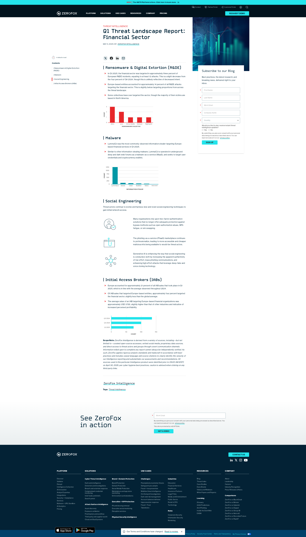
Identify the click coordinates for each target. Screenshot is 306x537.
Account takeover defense (150, 499)
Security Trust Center (204, 534)
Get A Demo (163, 431)
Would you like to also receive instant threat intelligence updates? (219, 126)
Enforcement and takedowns (122, 496)
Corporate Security (175, 515)
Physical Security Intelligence (124, 517)
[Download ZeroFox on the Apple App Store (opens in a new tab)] (64, 530)
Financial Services (174, 486)
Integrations (61, 495)
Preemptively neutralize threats (152, 483)
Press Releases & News (233, 490)
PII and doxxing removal (121, 506)
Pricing (163, 13)
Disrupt (59, 484)
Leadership (229, 481)
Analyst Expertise (63, 492)
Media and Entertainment (177, 497)
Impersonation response (150, 502)
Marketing (171, 520)
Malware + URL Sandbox (66, 503)
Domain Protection (119, 486)
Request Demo (237, 13)
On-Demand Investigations (151, 494)
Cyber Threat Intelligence (95, 479)
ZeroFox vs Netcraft (232, 513)
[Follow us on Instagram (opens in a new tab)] (240, 460)
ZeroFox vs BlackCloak (233, 500)
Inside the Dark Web (204, 511)
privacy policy (225, 138)
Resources (135, 13)
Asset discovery (90, 508)
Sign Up (210, 142)
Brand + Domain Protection (123, 479)
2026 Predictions (203, 505)
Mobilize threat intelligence (151, 491)
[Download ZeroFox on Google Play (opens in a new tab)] (85, 530)
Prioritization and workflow (94, 514)
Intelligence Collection (65, 487)
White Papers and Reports (206, 492)
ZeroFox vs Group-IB (232, 511)
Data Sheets (201, 487)
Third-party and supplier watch (96, 517)
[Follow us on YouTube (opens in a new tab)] (246, 460)
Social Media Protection (121, 488)
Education (171, 483)
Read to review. (171, 531)
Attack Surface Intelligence (96, 504)
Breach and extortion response (96, 488)
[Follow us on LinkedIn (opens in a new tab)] (231, 460)
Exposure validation (92, 511)
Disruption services (119, 511)
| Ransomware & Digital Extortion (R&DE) (66, 69)
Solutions (105, 13)
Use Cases (121, 13)
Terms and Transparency (222, 534)
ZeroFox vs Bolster (232, 502)
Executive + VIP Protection (123, 502)
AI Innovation (61, 490)
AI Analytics (61, 506)
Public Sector (173, 499)
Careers (228, 484)
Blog (198, 479)
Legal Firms (172, 494)
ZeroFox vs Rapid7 (232, 519)
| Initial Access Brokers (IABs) (65, 83)
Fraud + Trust (146, 505)
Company (150, 13)
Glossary (200, 502)
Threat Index (201, 481)
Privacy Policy (190, 534)
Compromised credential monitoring (94, 492)
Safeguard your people (149, 486)
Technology (172, 505)
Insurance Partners (175, 491)
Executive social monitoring (122, 508)
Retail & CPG (173, 502)
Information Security (175, 518)
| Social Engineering (61, 79)
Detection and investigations (95, 486)
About (227, 479)
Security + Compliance (65, 498)
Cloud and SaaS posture (94, 519)
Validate (60, 481)
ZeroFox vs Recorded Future (235, 516)
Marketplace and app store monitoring (122, 492)
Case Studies (202, 484)
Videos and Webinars (204, 490)
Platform (91, 13)
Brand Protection (118, 483)
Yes (205, 130)
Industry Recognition (232, 487)
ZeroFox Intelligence (128, 44)
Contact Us (238, 455)
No (212, 130)
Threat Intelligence (115, 26)
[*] (221, 94)
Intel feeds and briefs (92, 496)
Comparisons (230, 496)
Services (60, 501)
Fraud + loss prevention (149, 488)
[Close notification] (181, 531)
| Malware (57, 75)
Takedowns (145, 508)
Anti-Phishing (202, 508)
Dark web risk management (151, 497)
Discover (60, 479)
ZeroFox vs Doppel (232, 508)
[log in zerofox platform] (241, 7)
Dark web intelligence (93, 483)
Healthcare (172, 488)
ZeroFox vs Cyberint (232, 505)
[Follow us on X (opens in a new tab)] (236, 460)
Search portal (90, 498)
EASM (199, 513)
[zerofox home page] (67, 13)
